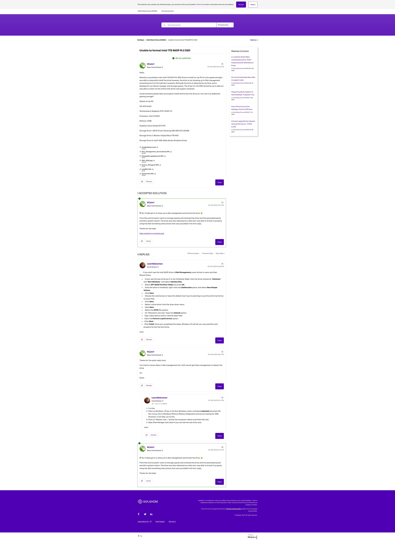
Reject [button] (252, 4)
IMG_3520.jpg (147, 160)
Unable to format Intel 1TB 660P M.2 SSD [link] (182, 40)
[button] (241, 5)
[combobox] (188, 24)
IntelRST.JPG (146, 169)
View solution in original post (151, 233)
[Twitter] (145, 514)
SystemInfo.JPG (148, 174)
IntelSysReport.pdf (149, 147)
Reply (219, 182)
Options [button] (253, 40)
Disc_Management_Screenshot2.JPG (156, 152)
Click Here (200, 4)
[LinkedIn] (151, 514)
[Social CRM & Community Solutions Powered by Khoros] (252, 536)
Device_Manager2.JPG (150, 165)
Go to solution (183, 58)
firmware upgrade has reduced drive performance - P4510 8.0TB (243, 124)
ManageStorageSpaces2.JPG (152, 156)
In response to (160, 403)
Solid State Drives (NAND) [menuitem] (147, 11)
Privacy (172, 522)
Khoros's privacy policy (233, 509)
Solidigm (140, 40)
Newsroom (143, 522)
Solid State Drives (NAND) (156, 40)
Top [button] (141, 536)
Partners (160, 522)
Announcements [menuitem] (167, 11)
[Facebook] (138, 514)
